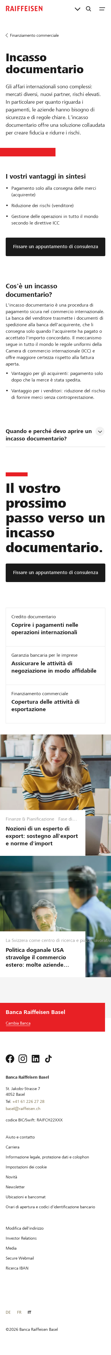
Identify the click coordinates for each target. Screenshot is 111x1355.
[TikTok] (48, 1058)
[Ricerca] (88, 8)
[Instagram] (22, 1058)
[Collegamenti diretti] (77, 8)
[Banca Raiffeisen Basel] (24, 8)
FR (19, 1312)
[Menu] (102, 8)
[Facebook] (10, 1058)
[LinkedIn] (35, 1058)
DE (8, 1312)
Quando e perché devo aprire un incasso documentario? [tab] (50, 435)
